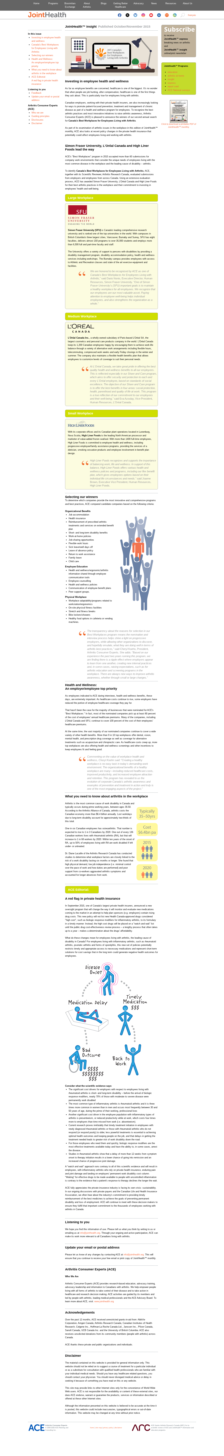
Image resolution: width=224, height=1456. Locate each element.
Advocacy (137, 3)
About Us (187, 3)
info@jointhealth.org (90, 1233)
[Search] (182, 17)
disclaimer (118, 1428)
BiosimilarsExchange (70, 5)
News (154, 3)
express (172, 83)
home (92, 1428)
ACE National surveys (179, 90)
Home (36, 3)
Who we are (37, 112)
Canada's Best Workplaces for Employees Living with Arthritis (45, 48)
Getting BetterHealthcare (120, 5)
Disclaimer (36, 123)
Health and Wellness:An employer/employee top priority (45, 62)
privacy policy (108, 1428)
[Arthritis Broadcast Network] (174, 17)
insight (171, 79)
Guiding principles (40, 116)
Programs (53, 3)
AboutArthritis (87, 5)
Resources (170, 3)
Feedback (36, 93)
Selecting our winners (42, 55)
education (172, 72)
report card (173, 86)
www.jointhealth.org (104, 1301)
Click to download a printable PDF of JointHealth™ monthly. (178, 125)
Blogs (104, 3)
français (192, 15)
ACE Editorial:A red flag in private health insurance (44, 80)
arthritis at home (176, 75)
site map (99, 1428)
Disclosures (37, 120)
